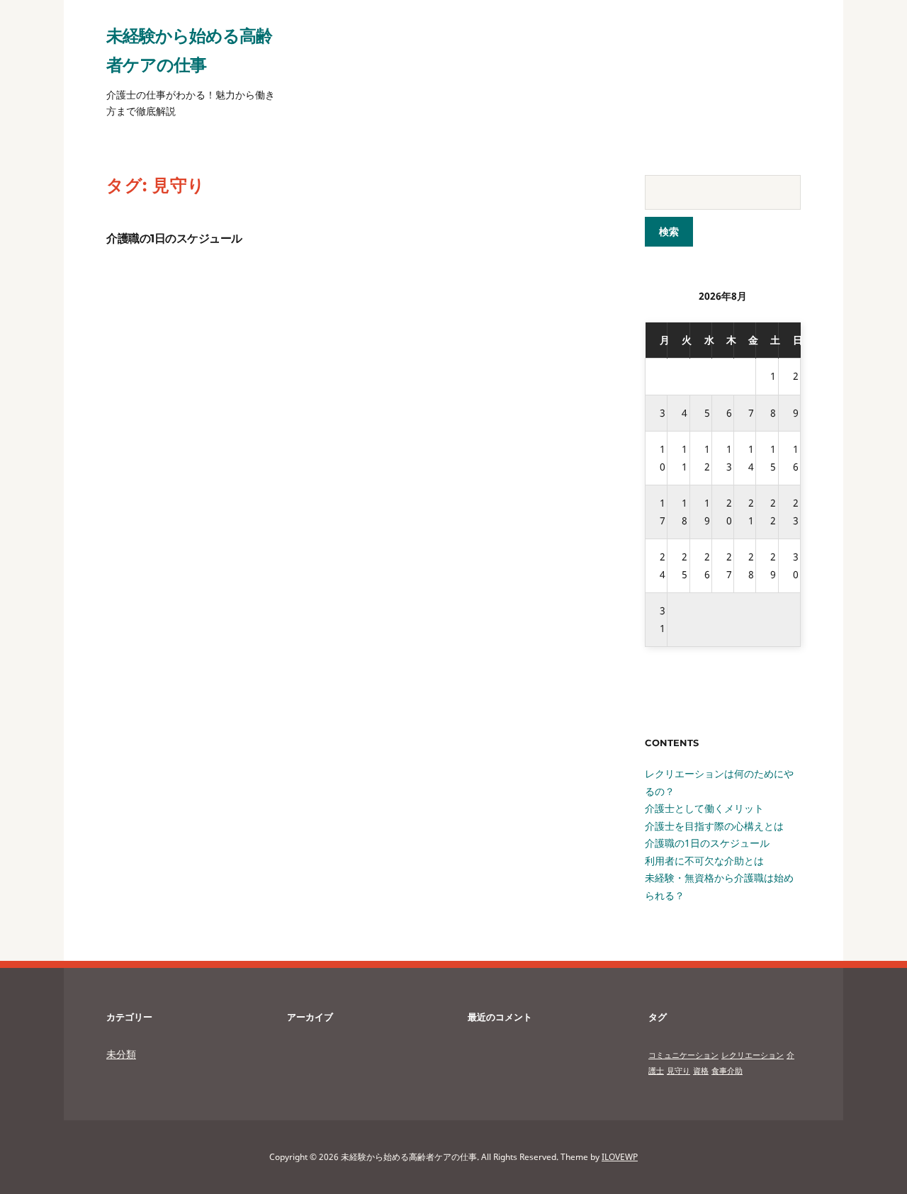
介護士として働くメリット (704, 808)
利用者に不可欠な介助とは (704, 860)
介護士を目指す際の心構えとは (714, 826)
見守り (678, 1071)
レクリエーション (752, 1055)
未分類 (121, 1054)
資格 (701, 1071)
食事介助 (727, 1071)
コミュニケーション (683, 1055)
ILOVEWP (620, 1157)
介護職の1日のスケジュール (174, 238)
